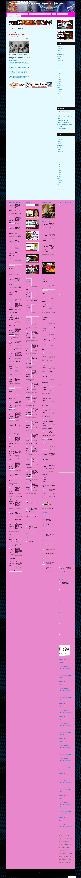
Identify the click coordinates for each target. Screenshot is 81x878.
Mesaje (49, 14)
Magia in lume (60, 73)
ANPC (53, 508)
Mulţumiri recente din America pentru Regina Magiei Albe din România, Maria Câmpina (18, 539)
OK (36, 205)
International (24, 14)
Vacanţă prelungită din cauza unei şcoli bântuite (52, 339)
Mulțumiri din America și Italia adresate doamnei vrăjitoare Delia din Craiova (18, 476)
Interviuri (43, 14)
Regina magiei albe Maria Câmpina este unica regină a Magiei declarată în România (18, 550)
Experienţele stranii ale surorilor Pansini (52, 397)
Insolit (59, 58)
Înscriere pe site (11, 16)
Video (54, 14)
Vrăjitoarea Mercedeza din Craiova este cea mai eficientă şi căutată (18, 426)
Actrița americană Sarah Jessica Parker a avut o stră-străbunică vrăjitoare (33, 502)
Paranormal (60, 89)
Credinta (65, 14)
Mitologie (59, 83)
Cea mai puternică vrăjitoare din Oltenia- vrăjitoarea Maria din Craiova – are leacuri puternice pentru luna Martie (18, 502)
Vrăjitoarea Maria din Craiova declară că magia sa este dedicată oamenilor (67, 582)
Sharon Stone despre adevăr (50, 549)
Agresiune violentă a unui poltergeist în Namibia (52, 454)
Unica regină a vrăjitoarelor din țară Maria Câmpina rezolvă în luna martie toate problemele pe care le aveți (18, 525)
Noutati (59, 87)
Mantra (50, 875)
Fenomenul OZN (61, 54)
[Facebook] (71, 2)
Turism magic (60, 102)
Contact (18, 16)
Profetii (59, 91)
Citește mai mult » (28, 315)
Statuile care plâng (52, 465)
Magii (59, 75)
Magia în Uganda (31, 532)
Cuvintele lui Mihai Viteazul (50, 553)
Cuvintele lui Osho (49, 539)
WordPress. (54, 875)
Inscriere (59, 56)
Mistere (59, 81)
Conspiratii (60, 48)
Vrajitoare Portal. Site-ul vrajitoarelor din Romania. (36, 3)
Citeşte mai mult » (18, 213)
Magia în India (31, 541)
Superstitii (60, 99)
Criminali (59, 52)
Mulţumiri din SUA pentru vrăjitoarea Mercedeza (18, 241)
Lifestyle (59, 68)
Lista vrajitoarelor (16, 14)
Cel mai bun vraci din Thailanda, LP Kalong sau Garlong (33, 527)
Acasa (10, 14)
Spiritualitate (60, 97)
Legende (59, 66)
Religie (59, 93)
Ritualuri (59, 14)
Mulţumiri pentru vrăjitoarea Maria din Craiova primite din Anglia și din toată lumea (65, 116)
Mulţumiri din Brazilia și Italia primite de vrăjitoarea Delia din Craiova (18, 268)
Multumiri (37, 14)
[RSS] (73, 2)
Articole (31, 14)
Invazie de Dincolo (52, 442)
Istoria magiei (60, 64)
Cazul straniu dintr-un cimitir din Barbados (52, 279)
